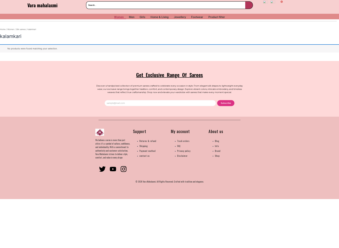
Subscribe (226, 103)
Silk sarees (21, 29)
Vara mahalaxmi (42, 5)
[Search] (249, 5)
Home (3, 29)
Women (10, 29)
